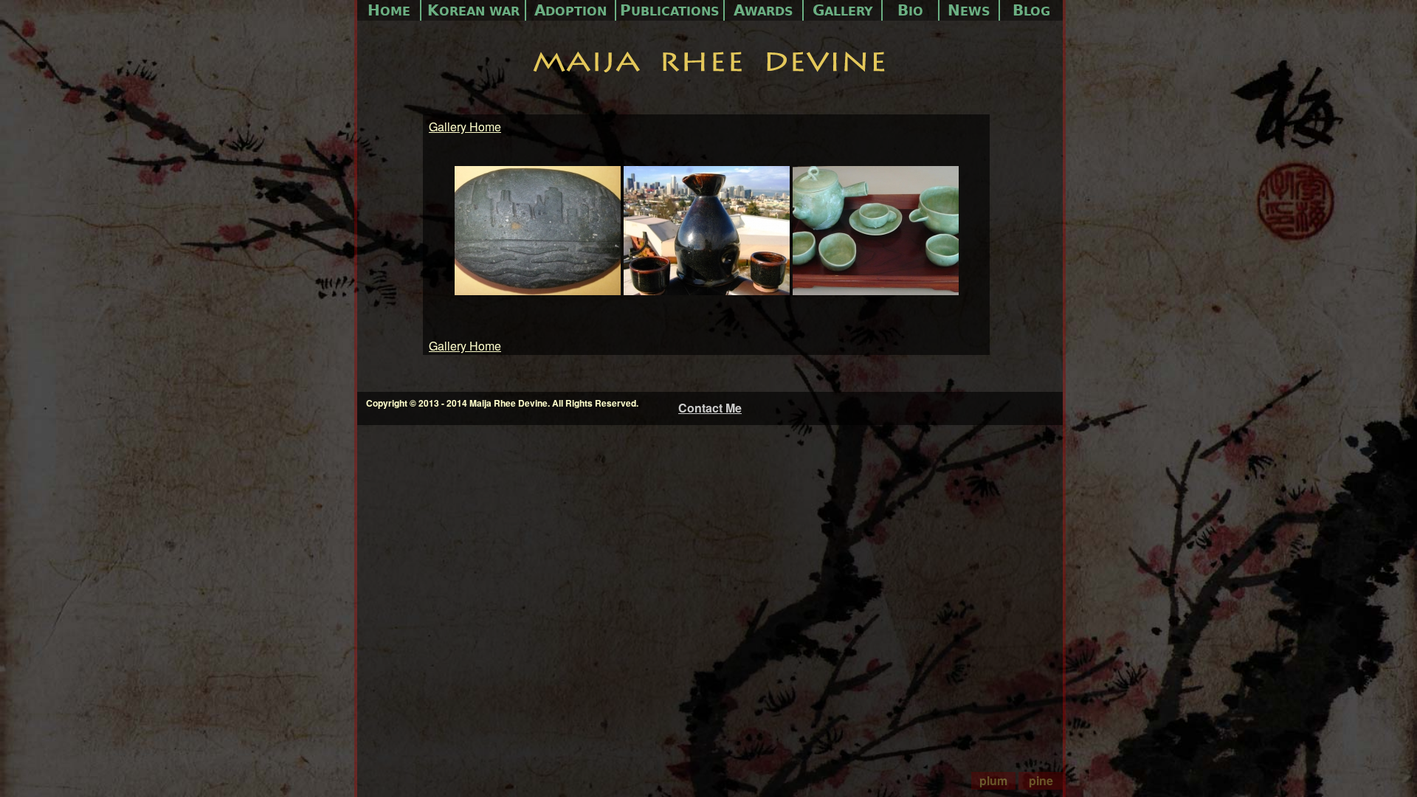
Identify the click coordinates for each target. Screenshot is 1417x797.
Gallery (843, 10)
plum (993, 780)
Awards (763, 10)
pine (1041, 780)
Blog (1031, 10)
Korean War (473, 10)
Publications (670, 10)
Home (389, 10)
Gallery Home (465, 126)
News (969, 10)
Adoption (570, 10)
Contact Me (710, 407)
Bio (910, 10)
